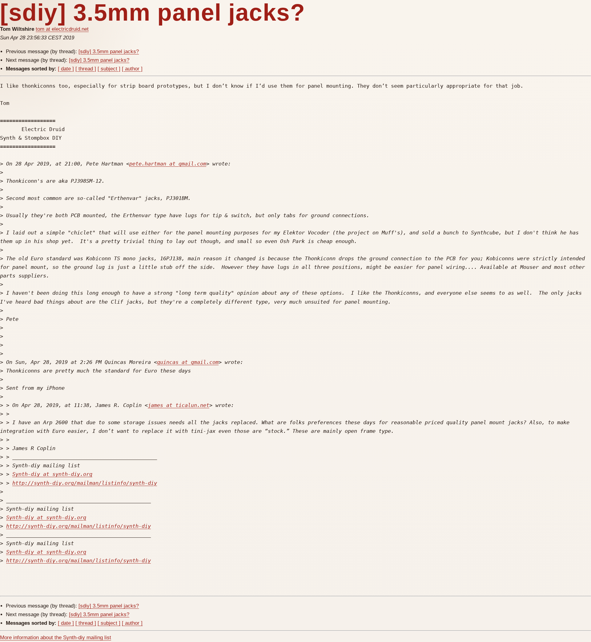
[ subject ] (109, 69)
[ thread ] (85, 69)
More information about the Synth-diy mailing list (55, 637)
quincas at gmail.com (188, 362)
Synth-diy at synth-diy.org (52, 474)
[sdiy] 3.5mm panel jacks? (108, 51)
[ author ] (132, 69)
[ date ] (66, 69)
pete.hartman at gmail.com (167, 164)
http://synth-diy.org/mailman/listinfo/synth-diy (84, 483)
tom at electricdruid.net (62, 29)
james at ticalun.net (178, 405)
